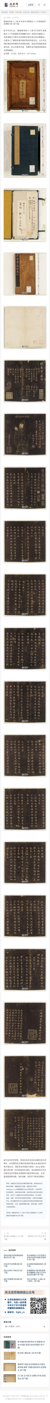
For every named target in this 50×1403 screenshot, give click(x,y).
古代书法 (26, 12)
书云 (24, 1207)
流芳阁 (11, 12)
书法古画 (18, 12)
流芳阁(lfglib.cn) (26, 1396)
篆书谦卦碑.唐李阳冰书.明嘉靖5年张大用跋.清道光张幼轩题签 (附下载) (31, 1345)
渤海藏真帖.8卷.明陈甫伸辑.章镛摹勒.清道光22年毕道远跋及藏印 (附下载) (36, 1273)
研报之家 (29, 1207)
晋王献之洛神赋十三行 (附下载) (13, 1238)
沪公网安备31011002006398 (34, 1399)
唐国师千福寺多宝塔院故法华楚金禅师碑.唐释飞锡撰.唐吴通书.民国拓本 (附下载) (32, 1367)
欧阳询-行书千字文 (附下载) (37, 1238)
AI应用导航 (36, 1207)
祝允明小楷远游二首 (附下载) (29, 1353)
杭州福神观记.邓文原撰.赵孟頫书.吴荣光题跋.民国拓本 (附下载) (36, 1257)
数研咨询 (19, 1207)
